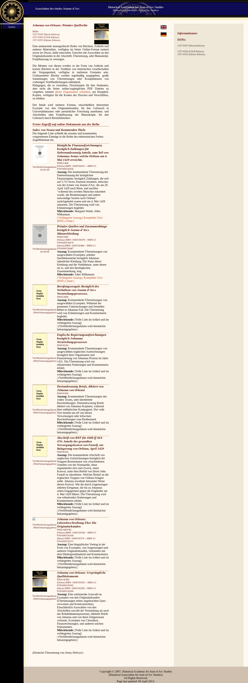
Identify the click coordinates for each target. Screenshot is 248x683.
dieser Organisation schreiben (72, 91)
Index (11, 26)
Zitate (69, 220)
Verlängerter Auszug (70, 217)
